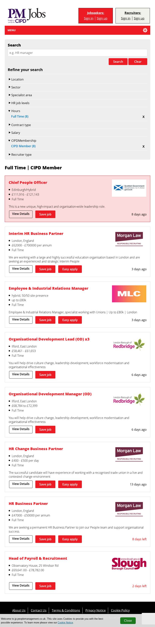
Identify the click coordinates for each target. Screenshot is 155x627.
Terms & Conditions (66, 610)
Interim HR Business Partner (36, 233)
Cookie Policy (120, 610)
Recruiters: (133, 13)
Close (128, 620)
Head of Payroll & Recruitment (38, 558)
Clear (138, 62)
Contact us (38, 610)
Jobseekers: (95, 13)
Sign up (102, 18)
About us (19, 610)
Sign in (88, 18)
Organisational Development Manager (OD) (50, 393)
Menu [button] (12, 30)
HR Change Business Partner (36, 448)
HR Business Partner (28, 503)
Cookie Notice (65, 622)
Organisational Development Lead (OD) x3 (49, 339)
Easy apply (70, 269)
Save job (45, 214)
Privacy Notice (95, 610)
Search (118, 62)
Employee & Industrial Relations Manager (48, 288)
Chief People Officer (28, 182)
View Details (20, 214)
